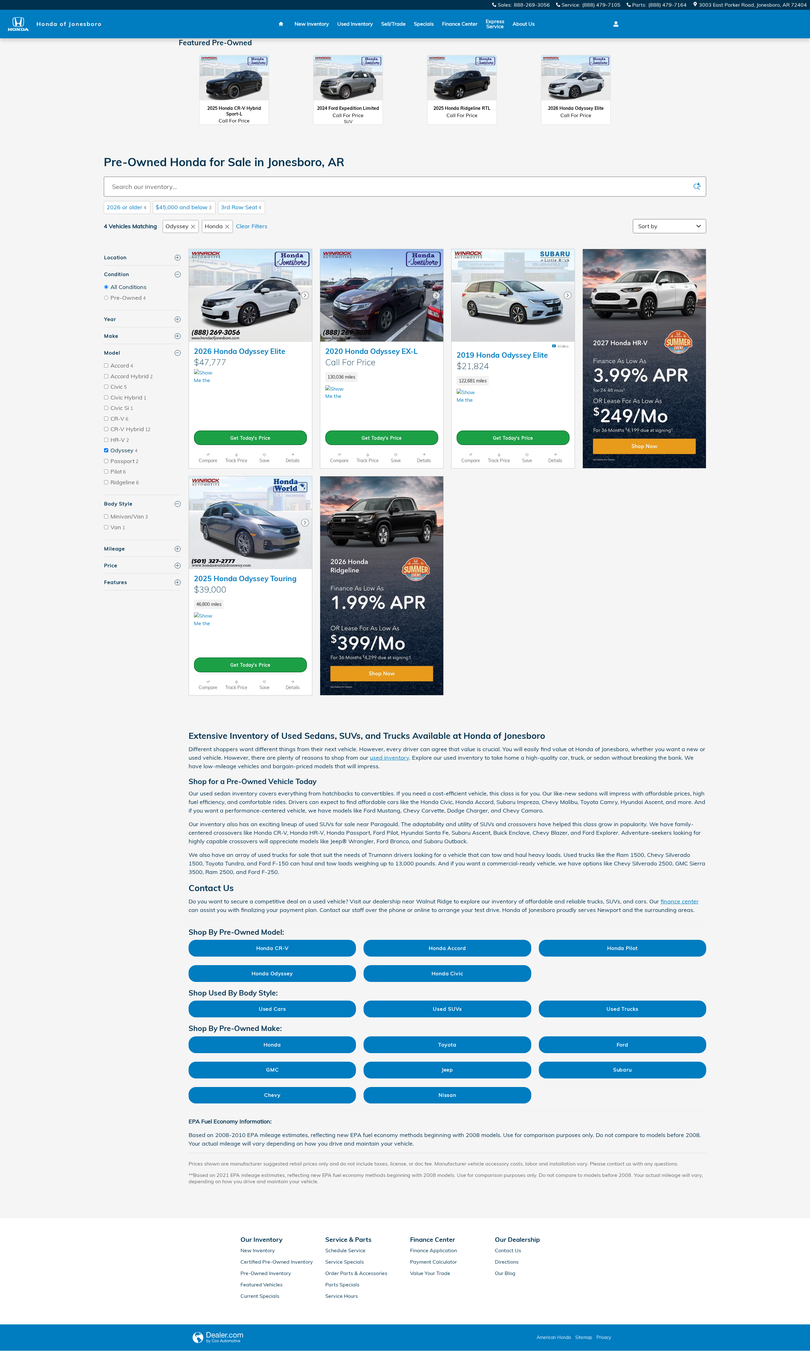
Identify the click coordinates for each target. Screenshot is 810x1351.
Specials (424, 24)
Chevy (272, 1095)
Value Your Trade (430, 1273)
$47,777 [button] (210, 362)
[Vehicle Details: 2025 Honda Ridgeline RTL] (461, 81)
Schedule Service (345, 1250)
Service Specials (344, 1262)
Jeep (447, 1069)
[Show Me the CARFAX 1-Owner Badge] (206, 619)
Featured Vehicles (261, 1284)
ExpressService (495, 23)
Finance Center (459, 24)
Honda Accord (447, 948)
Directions (507, 1262)
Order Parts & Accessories (356, 1273)
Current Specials (259, 1296)
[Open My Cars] (614, 24)
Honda (214, 226)
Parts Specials (342, 1284)
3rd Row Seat (241, 207)
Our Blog (505, 1273)
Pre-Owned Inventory (265, 1273)
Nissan (447, 1095)
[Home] (18, 24)
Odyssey (177, 226)
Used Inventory (355, 24)
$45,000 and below (183, 207)
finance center (680, 901)
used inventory (389, 757)
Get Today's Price (250, 438)
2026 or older (126, 207)
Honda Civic (447, 973)
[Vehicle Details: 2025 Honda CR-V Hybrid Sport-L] (234, 81)
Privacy (603, 1337)
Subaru (622, 1069)
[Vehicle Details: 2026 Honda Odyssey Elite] (575, 81)
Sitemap (583, 1337)
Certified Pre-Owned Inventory (276, 1262)
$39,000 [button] (210, 589)
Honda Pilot (622, 948)
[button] (381, 362)
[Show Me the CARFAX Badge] (206, 376)
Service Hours (341, 1296)
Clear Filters (251, 226)
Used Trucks (623, 1009)
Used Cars (272, 1009)
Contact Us (508, 1250)
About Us (524, 24)
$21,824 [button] (473, 366)
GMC (272, 1069)
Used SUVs (447, 1009)
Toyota (447, 1044)
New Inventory (312, 24)
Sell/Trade (393, 24)
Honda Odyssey (272, 973)
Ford (623, 1044)
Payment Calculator (433, 1262)
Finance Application (433, 1250)
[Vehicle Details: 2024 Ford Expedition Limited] (348, 81)
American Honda (554, 1337)
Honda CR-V (272, 948)
